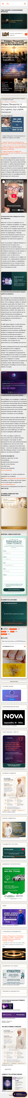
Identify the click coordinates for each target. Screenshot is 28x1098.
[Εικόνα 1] (10, 762)
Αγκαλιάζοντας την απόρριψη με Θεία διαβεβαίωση (11, 57)
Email (4, 562)
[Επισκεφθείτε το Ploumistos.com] (5, 21)
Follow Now (11, 699)
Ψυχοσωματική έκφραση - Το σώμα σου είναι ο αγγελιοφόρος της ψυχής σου (20, 86)
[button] (14, 749)
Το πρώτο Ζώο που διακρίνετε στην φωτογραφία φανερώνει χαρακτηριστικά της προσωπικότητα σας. (12, 671)
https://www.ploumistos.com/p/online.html (15, 478)
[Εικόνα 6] (13, 762)
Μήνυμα (5, 574)
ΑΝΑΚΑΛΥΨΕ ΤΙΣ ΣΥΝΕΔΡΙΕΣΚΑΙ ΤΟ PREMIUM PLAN (14, 765)
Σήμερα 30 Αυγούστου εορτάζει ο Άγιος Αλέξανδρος (7, 87)
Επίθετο (5, 556)
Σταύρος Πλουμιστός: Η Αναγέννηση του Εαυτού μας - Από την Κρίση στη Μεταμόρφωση (14, 142)
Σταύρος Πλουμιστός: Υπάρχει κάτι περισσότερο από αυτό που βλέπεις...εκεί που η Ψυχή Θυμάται (14, 153)
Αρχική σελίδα (8, 1069)
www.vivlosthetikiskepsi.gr (8, 484)
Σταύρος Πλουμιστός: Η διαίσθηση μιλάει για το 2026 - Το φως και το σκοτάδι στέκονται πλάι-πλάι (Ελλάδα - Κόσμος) (13, 938)
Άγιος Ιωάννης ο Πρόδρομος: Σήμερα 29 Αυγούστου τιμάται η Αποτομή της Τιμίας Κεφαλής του (17, 33)
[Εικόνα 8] (14, 762)
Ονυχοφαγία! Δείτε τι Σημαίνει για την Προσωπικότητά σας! (13, 659)
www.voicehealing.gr (6, 470)
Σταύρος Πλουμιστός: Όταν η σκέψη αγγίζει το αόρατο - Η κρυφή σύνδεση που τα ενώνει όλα (14, 73)
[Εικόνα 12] (17, 762)
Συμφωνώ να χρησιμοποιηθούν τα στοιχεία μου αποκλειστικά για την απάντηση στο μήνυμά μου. (14, 585)
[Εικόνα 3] (11, 762)
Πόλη (4, 568)
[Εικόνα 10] (16, 762)
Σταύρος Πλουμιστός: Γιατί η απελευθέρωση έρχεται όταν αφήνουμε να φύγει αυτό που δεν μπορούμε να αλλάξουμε (13, 147)
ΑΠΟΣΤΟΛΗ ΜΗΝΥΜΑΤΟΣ (14, 589)
